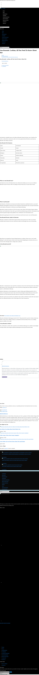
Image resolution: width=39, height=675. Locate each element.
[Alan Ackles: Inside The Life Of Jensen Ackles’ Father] (12, 464)
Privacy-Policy (4, 663)
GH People (4, 478)
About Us (3, 43)
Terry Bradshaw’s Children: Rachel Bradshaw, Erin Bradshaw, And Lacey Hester (16, 454)
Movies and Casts (5, 40)
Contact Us (4, 41)
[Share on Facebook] (20, 582)
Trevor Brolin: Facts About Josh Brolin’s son (12, 315)
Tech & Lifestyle (4, 38)
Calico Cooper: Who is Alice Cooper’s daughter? (9, 435)
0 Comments (4, 66)
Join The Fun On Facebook (5, 623)
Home (3, 647)
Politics (3, 484)
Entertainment (4, 34)
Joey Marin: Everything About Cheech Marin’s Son (10, 429)
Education (4, 475)
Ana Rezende (4, 409)
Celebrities (3, 35)
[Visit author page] (3, 411)
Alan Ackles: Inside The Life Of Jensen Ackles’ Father (11, 466)
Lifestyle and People (5, 37)
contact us (4, 407)
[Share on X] (20, 545)
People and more (5, 482)
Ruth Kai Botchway (5, 61)
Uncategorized (4, 489)
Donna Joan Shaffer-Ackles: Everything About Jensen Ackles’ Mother (14, 460)
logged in (6, 448)
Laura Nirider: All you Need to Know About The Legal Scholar (12, 441)
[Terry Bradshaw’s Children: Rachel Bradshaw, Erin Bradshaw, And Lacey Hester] (17, 452)
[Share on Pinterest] (20, 620)
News (3, 32)
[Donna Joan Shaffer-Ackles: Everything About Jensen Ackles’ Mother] (15, 458)
